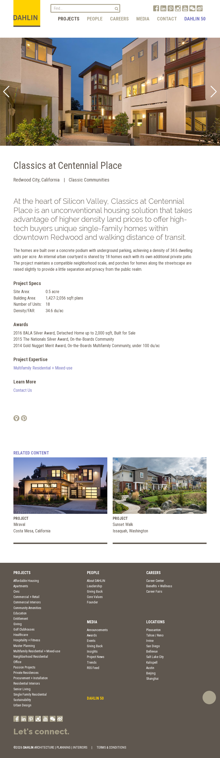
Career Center (155, 581)
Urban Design (22, 705)
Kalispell (151, 662)
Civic (16, 591)
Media (142, 19)
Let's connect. (41, 731)
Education (20, 613)
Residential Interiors (26, 683)
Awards (92, 635)
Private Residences (26, 673)
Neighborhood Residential (30, 657)
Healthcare (20, 635)
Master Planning (24, 646)
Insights (92, 651)
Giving (17, 624)
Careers (119, 19)
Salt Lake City (155, 657)
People (94, 19)
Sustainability (22, 700)
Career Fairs (154, 591)
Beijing (151, 673)
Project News (95, 657)
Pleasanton (153, 630)
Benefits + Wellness (159, 586)
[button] (6, 92)
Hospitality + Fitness (26, 640)
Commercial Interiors (27, 602)
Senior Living (22, 689)
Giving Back (95, 591)
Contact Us (22, 390)
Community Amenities (27, 608)
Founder (92, 602)
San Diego (153, 646)
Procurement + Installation (30, 678)
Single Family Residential (30, 694)
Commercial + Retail (26, 597)
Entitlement (20, 619)
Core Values (95, 597)
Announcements (97, 630)
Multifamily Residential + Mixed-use (42, 368)
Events (91, 641)
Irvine (149, 641)
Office (17, 662)
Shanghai (152, 679)
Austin (150, 668)
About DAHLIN (96, 581)
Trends (92, 662)
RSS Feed (93, 668)
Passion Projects (24, 667)
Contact (167, 19)
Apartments (20, 586)
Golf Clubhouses (24, 629)
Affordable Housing (26, 581)
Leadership (94, 586)
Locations (155, 622)
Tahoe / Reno (154, 635)
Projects (68, 19)
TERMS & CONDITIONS (111, 747)
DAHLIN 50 (195, 19)
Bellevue (151, 651)
